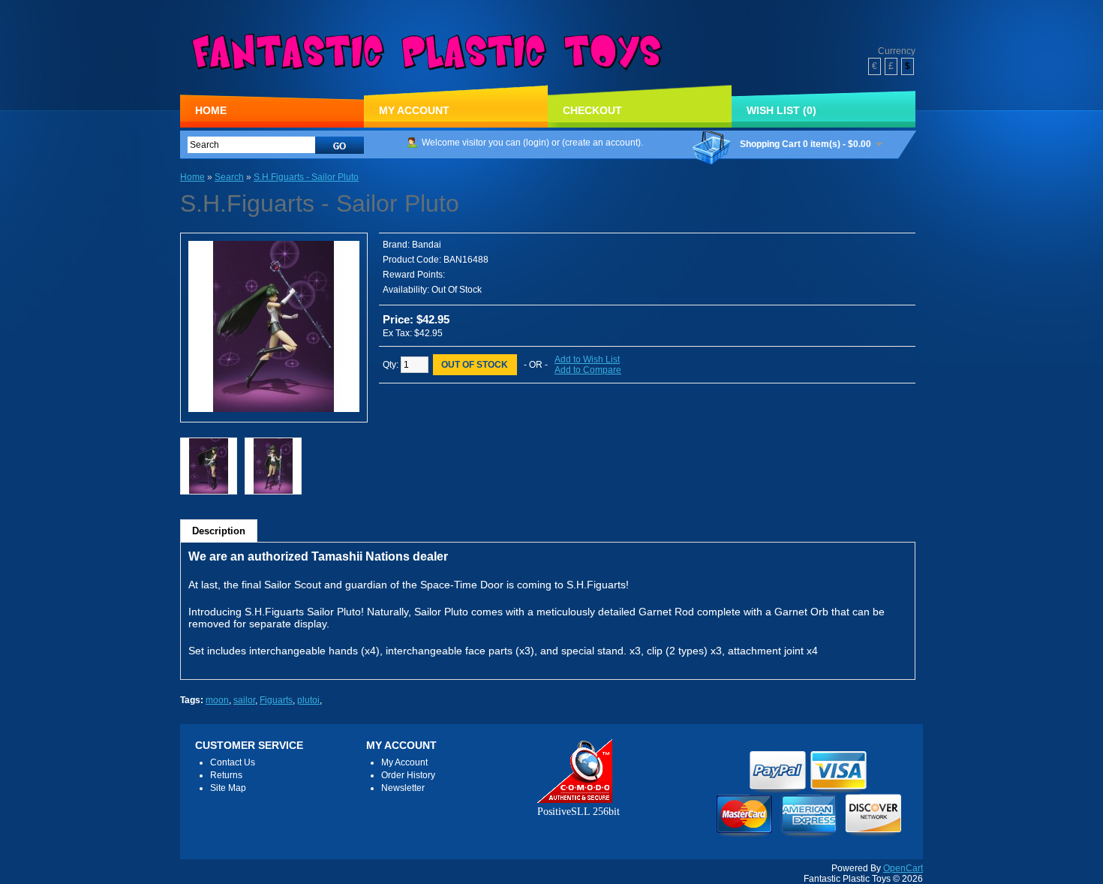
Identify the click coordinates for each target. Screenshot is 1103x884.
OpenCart (903, 868)
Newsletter (403, 788)
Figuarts (276, 700)
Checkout (592, 110)
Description (218, 531)
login (536, 142)
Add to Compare (588, 370)
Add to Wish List (587, 359)
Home (211, 110)
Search (229, 177)
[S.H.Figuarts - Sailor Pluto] (273, 409)
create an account (601, 142)
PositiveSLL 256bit (578, 811)
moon (217, 700)
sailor (244, 700)
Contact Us (232, 762)
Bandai (426, 244)
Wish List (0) (781, 110)
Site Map (228, 788)
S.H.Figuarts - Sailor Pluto (306, 177)
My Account (414, 110)
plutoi (308, 700)
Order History (408, 775)
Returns (226, 775)
